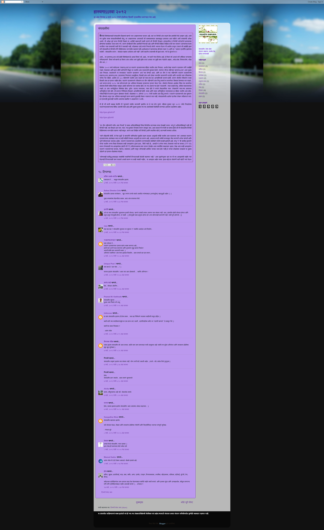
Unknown (108, 313)
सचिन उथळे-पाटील (110, 176)
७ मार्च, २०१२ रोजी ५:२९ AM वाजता (116, 351)
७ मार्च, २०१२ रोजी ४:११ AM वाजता (116, 334)
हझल (200, 96)
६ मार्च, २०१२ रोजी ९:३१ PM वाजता (116, 183)
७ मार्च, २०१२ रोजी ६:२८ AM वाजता (116, 381)
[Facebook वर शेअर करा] (111, 165)
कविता (201, 69)
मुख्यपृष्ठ (139, 502)
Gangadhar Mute (111, 417)
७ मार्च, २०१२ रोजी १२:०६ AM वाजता (116, 256)
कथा (200, 63)
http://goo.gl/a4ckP (107, 112)
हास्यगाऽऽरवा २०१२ (110, 11)
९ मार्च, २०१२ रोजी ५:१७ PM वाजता (116, 464)
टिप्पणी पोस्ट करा (106, 492)
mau (106, 226)
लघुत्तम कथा (202, 81)
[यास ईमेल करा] (104, 165)
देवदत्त (106, 441)
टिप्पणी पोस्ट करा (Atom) (118, 508)
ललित (200, 84)
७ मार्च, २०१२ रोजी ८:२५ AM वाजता (116, 395)
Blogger (162, 524)
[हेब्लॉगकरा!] (107, 165)
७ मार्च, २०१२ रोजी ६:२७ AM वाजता (116, 365)
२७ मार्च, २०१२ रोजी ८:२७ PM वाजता (116, 487)
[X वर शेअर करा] (109, 165)
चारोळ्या (201, 75)
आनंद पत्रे (107, 283)
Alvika (106, 389)
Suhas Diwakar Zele (112, 190)
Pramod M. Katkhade (113, 297)
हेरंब (105, 471)
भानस (106, 403)
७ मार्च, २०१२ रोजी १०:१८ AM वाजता (116, 409)
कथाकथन (202, 66)
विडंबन (201, 90)
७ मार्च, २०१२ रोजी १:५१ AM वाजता (116, 306)
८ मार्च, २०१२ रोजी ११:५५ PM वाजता (116, 449)
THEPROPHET (110, 240)
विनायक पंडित (108, 342)
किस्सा (201, 72)
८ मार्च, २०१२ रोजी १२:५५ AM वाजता (116, 433)
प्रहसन (201, 78)
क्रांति (106, 209)
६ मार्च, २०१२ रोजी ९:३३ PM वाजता (116, 202)
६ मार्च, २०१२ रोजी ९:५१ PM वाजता (116, 218)
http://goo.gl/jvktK (107, 117)
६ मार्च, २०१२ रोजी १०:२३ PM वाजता (116, 232)
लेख (200, 87)
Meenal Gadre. (110, 457)
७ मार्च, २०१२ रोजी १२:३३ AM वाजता (116, 275)
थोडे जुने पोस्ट (187, 502)
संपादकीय (202, 93)
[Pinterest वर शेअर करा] (114, 165)
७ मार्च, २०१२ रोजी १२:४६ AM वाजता (116, 289)
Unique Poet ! (110, 264)
